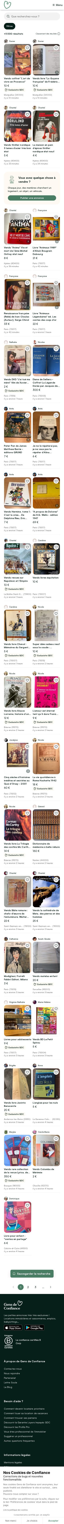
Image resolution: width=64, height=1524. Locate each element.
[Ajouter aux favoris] (27, 47)
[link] (51, 1287)
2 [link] (28, 1287)
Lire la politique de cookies (15, 1510)
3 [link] (35, 1287)
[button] (58, 33)
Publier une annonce (32, 197)
